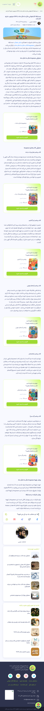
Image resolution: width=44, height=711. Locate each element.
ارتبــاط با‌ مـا (23, 685)
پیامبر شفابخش (21, 390)
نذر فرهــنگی (32, 685)
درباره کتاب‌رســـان (13, 685)
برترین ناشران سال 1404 (23, 652)
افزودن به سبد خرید (22, 137)
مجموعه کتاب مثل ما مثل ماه (24, 45)
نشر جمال (17, 42)
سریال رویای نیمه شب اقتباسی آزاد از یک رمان (18, 612)
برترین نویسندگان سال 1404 (22, 632)
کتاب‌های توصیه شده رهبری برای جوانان (18, 622)
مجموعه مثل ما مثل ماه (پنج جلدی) (20, 123)
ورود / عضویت (6, 4)
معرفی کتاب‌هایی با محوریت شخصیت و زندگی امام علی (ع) (18, 566)
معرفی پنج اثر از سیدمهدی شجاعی (20, 595)
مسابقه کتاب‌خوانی (12, 681)
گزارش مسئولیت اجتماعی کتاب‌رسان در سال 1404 (17, 642)
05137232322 (31, 703)
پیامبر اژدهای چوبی (21, 327)
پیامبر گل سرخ (22, 455)
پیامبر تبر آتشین (21, 259)
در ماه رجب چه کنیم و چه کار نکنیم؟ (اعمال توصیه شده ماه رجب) (18, 576)
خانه (41, 11)
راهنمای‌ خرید (23, 681)
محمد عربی (32, 22)
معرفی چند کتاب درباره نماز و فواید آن (19, 556)
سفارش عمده (33, 681)
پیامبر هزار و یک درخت (20, 194)
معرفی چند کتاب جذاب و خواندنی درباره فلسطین (18, 585)
